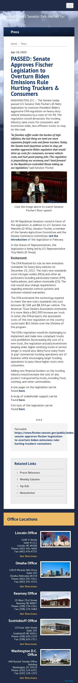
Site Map (69, 680)
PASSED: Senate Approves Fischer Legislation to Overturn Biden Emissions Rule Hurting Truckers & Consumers (35, 76)
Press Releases (30, 472)
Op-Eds (24, 486)
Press (23, 43)
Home (14, 43)
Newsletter (27, 493)
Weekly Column (30, 479)
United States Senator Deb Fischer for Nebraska (35, 18)
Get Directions (28, 556)
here (22, 391)
